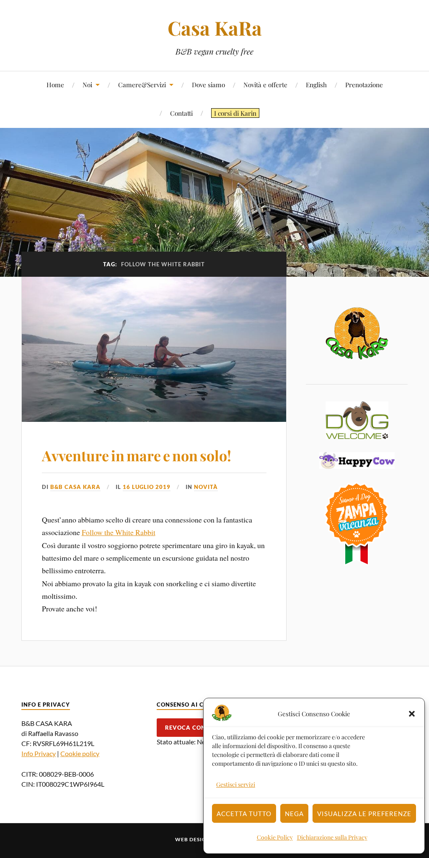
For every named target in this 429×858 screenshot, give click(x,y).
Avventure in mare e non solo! (136, 455)
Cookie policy (79, 753)
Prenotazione (364, 84)
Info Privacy (38, 753)
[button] (412, 714)
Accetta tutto (244, 813)
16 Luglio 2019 (147, 487)
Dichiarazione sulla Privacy (332, 837)
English (316, 84)
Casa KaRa (215, 28)
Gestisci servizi (235, 784)
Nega (294, 813)
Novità (206, 487)
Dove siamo (208, 84)
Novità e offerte (265, 84)
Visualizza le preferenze (364, 813)
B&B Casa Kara (75, 487)
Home (55, 84)
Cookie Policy (275, 837)
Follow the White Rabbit (118, 532)
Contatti (181, 113)
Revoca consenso (195, 727)
